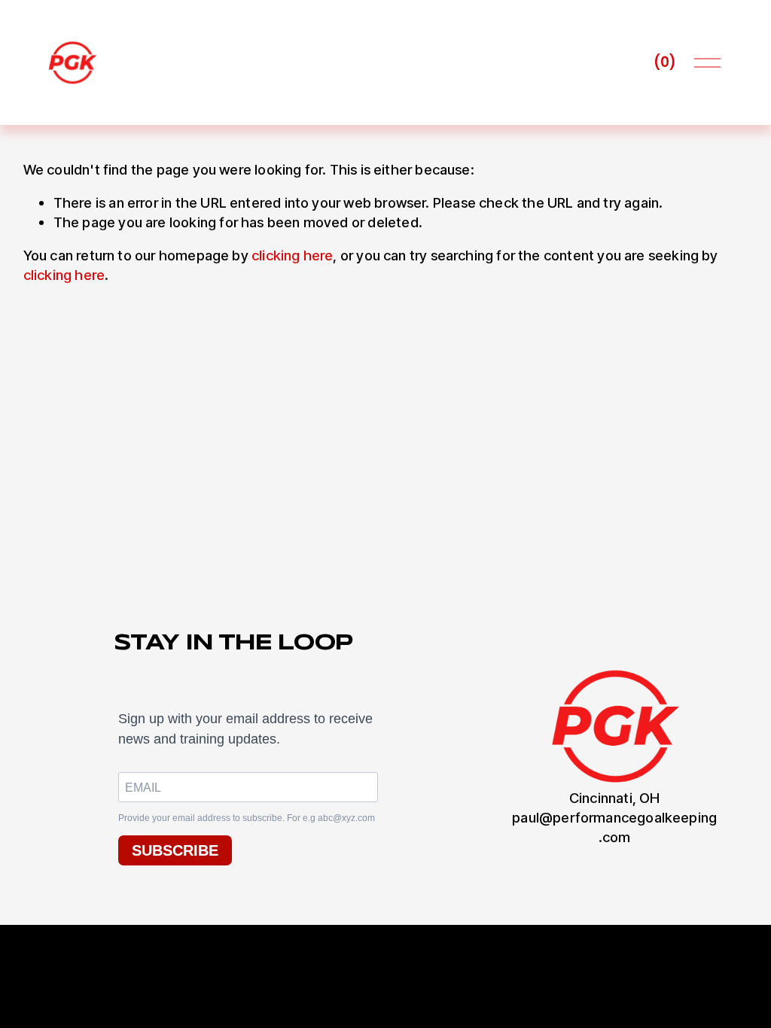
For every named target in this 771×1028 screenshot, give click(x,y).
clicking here (292, 255)
